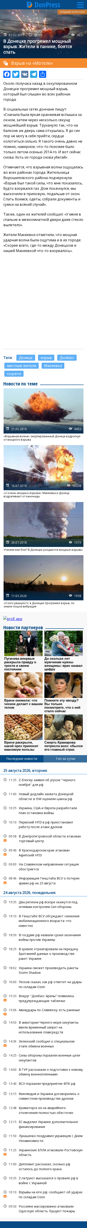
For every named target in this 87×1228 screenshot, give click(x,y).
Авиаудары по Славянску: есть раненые (43, 1011)
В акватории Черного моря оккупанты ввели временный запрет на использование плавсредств (43, 1027)
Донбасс (67, 357)
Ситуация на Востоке (72, 11)
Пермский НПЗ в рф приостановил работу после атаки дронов (43, 824)
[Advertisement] (43, 301)
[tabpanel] (43, 990)
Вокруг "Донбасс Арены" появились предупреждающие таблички (43, 997)
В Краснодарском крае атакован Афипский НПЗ (43, 852)
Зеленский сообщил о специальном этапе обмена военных (43, 1043)
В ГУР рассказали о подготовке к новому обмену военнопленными (43, 1071)
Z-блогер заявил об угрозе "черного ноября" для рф (43, 781)
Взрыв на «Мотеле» (32, 63)
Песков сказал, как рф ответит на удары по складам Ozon (43, 983)
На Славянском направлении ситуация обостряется (43, 866)
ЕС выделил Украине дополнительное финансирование (43, 1123)
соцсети (14, 373)
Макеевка (53, 365)
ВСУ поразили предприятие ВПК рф (43, 1083)
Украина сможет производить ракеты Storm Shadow (43, 969)
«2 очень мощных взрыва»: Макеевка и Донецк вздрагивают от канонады (43, 471)
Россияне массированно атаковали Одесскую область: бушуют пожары (43, 1208)
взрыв (46, 357)
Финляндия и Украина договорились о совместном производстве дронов (43, 1095)
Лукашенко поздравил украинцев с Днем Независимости (43, 1137)
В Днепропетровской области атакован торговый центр (43, 838)
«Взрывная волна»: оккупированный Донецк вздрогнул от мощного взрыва (43, 414)
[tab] (22, 758)
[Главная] (30, 5)
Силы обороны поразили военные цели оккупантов (43, 1057)
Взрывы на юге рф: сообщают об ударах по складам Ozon (43, 1194)
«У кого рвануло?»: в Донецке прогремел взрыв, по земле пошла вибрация (43, 581)
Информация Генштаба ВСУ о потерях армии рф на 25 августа (43, 880)
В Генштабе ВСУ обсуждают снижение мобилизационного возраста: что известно (43, 920)
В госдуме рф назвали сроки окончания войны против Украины (43, 936)
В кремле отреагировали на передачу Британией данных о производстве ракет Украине (43, 953)
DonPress (47, 4)
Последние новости (21, 758)
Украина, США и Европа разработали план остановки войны (43, 809)
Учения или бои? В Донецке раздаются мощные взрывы (43, 527)
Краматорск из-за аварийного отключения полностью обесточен (43, 1109)
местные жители (21, 365)
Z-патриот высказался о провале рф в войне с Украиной (43, 1180)
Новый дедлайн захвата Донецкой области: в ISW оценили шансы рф (43, 795)
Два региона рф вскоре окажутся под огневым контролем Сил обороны (43, 903)
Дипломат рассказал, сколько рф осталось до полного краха (43, 1165)
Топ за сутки (65, 758)
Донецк (26, 357)
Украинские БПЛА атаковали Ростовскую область (43, 1151)
